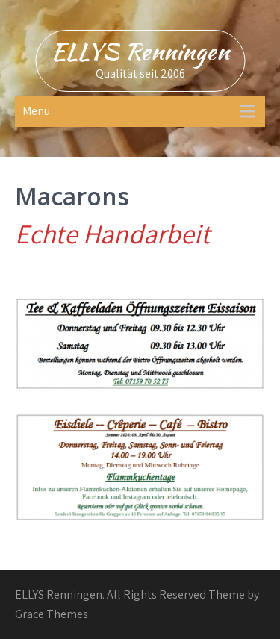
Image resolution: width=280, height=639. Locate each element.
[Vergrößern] (245, 432)
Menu (36, 111)
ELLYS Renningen (140, 51)
